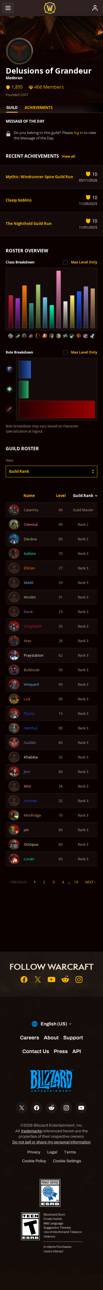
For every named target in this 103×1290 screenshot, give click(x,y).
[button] (51, 471)
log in (78, 132)
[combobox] (51, 471)
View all (68, 156)
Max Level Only (84, 262)
